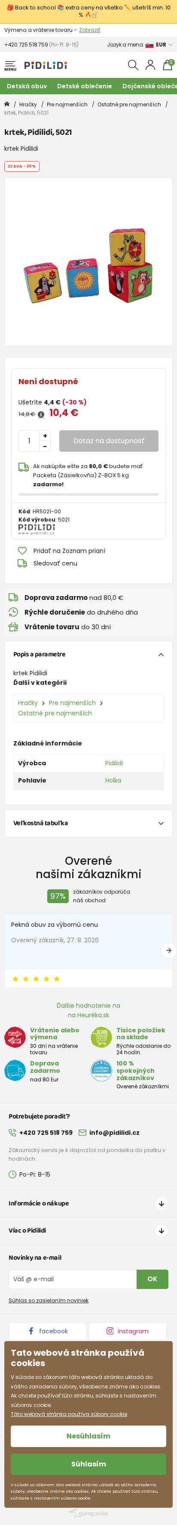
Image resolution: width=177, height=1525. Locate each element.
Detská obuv (27, 86)
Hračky (28, 104)
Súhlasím (88, 1464)
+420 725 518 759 (26, 44)
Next (169, 950)
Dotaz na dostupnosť (108, 441)
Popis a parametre (39, 654)
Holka (113, 780)
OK (152, 1279)
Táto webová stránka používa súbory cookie (69, 1414)
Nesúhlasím (88, 1436)
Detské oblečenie (84, 86)
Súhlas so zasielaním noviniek (48, 1300)
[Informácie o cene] (41, 414)
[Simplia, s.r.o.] (88, 1513)
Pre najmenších (67, 104)
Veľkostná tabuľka (40, 823)
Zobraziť (89, 30)
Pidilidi (114, 763)
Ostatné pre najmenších (129, 104)
